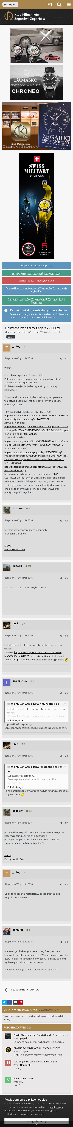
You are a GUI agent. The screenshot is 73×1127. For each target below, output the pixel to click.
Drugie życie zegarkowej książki (36, 265)
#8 (66, 884)
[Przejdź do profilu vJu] (8, 1080)
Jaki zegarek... (54, 332)
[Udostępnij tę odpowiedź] (61, 358)
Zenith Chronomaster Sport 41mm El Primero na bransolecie (41, 1035)
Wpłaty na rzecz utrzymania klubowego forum (36, 273)
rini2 (15, 623)
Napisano (19, 358)
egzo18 (17, 566)
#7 (66, 822)
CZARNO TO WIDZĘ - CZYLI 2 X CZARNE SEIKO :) (37, 1048)
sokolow (17, 508)
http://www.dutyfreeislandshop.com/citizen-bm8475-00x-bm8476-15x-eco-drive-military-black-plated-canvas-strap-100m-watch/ (34, 656)
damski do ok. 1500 (23, 1078)
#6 (66, 756)
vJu (21, 1081)
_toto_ (24, 332)
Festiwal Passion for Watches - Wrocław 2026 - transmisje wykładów (36, 290)
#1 (66, 358)
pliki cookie (48, 1103)
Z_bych (24, 1051)
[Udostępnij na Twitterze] (4, 1002)
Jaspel (23, 1038)
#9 (66, 942)
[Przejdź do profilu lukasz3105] (6, 682)
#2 (66, 520)
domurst (17, 929)
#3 (66, 578)
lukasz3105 (19, 681)
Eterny (7, 545)
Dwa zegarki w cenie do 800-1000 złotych (35, 1061)
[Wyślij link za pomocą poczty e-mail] (15, 1002)
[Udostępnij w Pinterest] (20, 1002)
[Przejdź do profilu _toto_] (6, 348)
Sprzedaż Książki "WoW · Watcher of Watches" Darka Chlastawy (36, 300)
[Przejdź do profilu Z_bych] (8, 1050)
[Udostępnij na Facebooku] (9, 1002)
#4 (66, 635)
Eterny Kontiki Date (14, 549)
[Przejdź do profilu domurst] (6, 931)
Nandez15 (25, 1064)
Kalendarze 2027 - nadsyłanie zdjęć (36, 280)
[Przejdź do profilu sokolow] (6, 510)
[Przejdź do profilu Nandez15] (8, 1063)
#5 (66, 693)
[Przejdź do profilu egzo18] (6, 567)
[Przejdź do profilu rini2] (6, 625)
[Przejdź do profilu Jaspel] (8, 1036)
